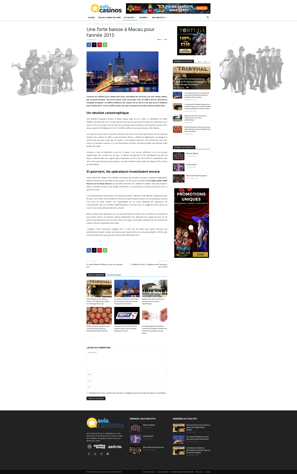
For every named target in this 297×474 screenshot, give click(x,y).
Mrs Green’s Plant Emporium (196, 176)
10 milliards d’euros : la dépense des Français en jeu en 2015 (149, 265)
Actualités (129, 17)
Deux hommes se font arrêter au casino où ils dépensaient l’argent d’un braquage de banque (98, 301)
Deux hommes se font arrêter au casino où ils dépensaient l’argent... (198, 427)
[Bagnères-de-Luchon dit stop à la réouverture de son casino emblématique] (154, 288)
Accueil (91, 17)
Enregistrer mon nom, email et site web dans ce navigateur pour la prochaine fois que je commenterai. (127, 393)
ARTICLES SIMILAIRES (96, 275)
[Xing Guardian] (178, 167)
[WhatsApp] (105, 44)
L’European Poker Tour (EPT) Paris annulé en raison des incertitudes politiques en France (125, 328)
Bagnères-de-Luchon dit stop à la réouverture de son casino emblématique (153, 301)
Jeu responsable (163, 472)
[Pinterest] (99, 44)
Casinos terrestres (108, 24)
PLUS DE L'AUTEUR (114, 275)
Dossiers (143, 17)
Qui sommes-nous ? (149, 472)
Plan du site (199, 472)
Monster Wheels (192, 153)
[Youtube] (107, 454)
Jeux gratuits (158, 17)
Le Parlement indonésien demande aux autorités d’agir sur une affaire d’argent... (198, 450)
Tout (199, 61)
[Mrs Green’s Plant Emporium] (178, 179)
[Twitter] (101, 454)
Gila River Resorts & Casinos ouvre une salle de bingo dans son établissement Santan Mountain (98, 328)
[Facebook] (89, 44)
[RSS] (95, 454)
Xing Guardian (191, 164)
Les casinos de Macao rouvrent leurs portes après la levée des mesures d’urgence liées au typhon (126, 301)
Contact (207, 472)
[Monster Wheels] (178, 156)
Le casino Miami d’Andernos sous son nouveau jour (105, 265)
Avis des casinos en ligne (109, 17)
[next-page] (91, 337)
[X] (94, 44)
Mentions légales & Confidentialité (182, 472)
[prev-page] (88, 337)
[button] (207, 18)
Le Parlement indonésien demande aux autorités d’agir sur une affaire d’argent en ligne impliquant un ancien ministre (197, 106)
